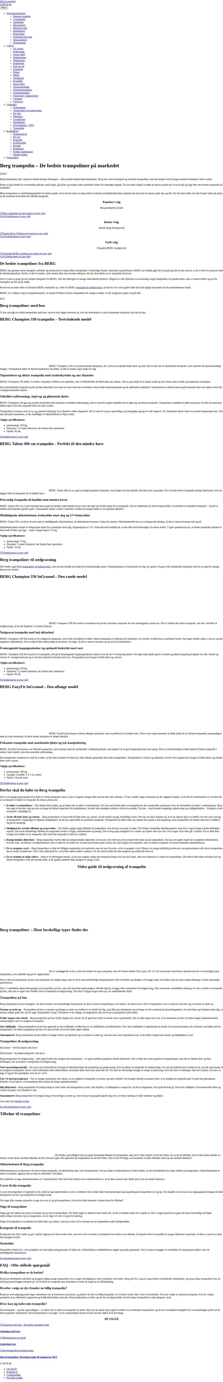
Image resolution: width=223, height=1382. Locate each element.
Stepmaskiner (20, 39)
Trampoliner (19, 107)
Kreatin (17, 145)
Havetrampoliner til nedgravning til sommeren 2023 (28, 1357)
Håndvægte (19, 60)
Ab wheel (18, 48)
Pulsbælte (18, 69)
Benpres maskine (22, 16)
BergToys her (22, 1101)
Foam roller (19, 54)
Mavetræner (19, 25)
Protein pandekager (23, 151)
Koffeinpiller (19, 142)
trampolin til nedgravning (89, 287)
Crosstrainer (19, 19)
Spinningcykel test (22, 36)
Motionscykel (20, 28)
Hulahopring (19, 57)
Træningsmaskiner (16, 13)
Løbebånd (18, 22)
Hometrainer (19, 42)
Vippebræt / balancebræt (25, 95)
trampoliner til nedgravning (36, 566)
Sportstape (18, 78)
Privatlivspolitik (15, 1377)
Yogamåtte (18, 128)
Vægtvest (18, 101)
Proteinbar (18, 148)
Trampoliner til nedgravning (27, 110)
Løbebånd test (8, 1344)
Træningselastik (21, 87)
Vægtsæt (17, 98)
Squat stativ (19, 84)
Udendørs (12, 104)
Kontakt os (12, 1372)
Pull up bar (18, 66)
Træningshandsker (22, 89)
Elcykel (17, 113)
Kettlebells (18, 63)
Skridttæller (19, 122)
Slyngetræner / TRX (23, 125)
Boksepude (19, 51)
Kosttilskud (12, 131)
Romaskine (19, 34)
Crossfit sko (19, 119)
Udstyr (10, 45)
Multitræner (19, 31)
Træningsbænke (21, 92)
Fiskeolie (17, 140)
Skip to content (8, 1)
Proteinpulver (20, 134)
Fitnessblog (12, 157)
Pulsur (16, 72)
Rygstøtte (18, 81)
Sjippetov (18, 116)
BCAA (17, 137)
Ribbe (16, 75)
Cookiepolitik (14, 1374)
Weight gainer (20, 154)
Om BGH (12, 1369)
